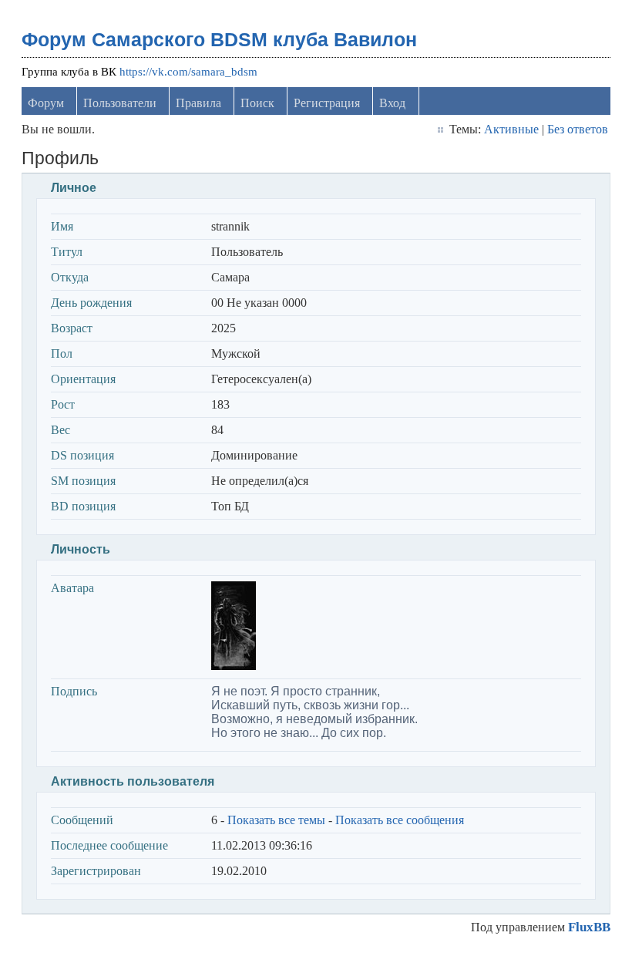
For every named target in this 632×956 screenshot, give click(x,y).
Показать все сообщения (399, 819)
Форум (46, 102)
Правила (198, 102)
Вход (392, 102)
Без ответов (577, 129)
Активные (511, 129)
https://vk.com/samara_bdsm (188, 72)
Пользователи (119, 102)
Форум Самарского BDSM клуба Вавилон (219, 39)
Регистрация (327, 102)
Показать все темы (276, 819)
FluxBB (589, 927)
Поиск (257, 102)
